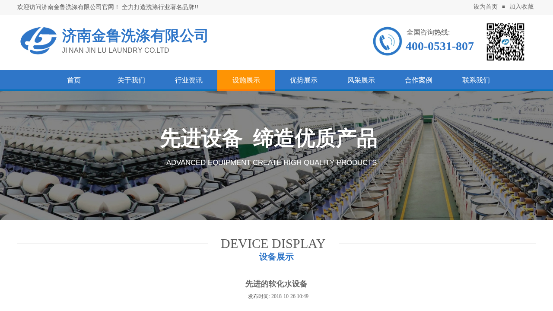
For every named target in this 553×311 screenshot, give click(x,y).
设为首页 (486, 6)
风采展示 (361, 80)
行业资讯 (189, 80)
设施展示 (246, 80)
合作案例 (418, 80)
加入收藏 (521, 6)
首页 (74, 80)
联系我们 (476, 80)
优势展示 (304, 80)
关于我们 (131, 80)
